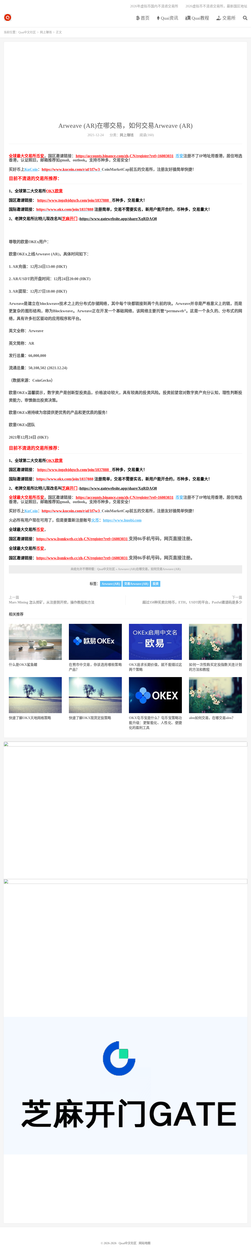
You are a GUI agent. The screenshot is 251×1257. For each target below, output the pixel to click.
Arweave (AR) (111, 584)
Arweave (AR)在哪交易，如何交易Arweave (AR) (125, 125)
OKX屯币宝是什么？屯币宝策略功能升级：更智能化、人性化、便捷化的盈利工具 (155, 723)
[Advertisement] (125, 84)
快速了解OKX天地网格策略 (30, 718)
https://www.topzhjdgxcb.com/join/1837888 (74, 200)
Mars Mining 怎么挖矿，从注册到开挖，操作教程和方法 (51, 602)
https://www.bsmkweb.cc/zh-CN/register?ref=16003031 (82, 539)
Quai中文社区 (8, 17)
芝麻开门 (69, 219)
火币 (95, 520)
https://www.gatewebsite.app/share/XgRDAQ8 (118, 219)
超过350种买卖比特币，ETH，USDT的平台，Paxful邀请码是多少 (192, 602)
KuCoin (31, 169)
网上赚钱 (46, 32)
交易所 (228, 18)
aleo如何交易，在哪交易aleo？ (212, 718)
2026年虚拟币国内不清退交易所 (154, 6)
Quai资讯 (169, 18)
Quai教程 (199, 18)
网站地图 (145, 1243)
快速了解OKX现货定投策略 (90, 718)
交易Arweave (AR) (136, 584)
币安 (40, 156)
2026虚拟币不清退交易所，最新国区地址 (216, 6)
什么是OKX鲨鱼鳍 (23, 665)
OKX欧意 (54, 191)
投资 (156, 584)
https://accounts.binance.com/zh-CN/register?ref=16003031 (125, 156)
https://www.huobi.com (122, 520)
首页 (144, 18)
